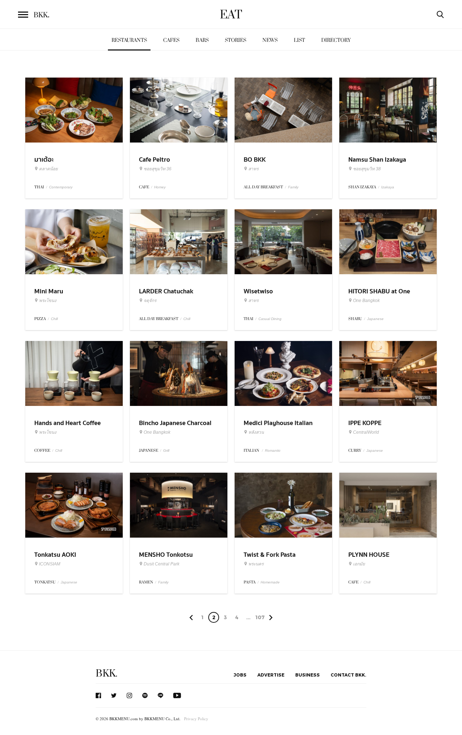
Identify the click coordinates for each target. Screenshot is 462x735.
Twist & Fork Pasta (270, 555)
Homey (160, 187)
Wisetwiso (258, 291)
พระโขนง (47, 300)
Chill (54, 319)
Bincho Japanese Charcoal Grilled (175, 427)
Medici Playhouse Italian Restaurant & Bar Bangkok (281, 427)
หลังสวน (256, 432)
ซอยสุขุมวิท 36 (157, 169)
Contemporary (61, 187)
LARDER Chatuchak (166, 291)
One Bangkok (366, 300)
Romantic (272, 450)
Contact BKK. (348, 674)
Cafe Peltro (154, 159)
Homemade (270, 582)
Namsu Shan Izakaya (377, 159)
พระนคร (255, 564)
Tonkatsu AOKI (55, 555)
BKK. (106, 673)
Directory (336, 40)
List (299, 40)
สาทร (253, 169)
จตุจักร (150, 300)
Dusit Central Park (161, 564)
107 (260, 617)
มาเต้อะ (44, 159)
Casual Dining (270, 319)
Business (307, 674)
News (270, 40)
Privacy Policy (196, 718)
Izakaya (387, 187)
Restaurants (129, 40)
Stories (235, 40)
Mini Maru (48, 291)
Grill (166, 450)
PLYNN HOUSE (368, 555)
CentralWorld (366, 432)
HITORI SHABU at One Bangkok (379, 296)
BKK (41, 15)
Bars (202, 40)
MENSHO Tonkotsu (166, 555)
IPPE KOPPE (365, 423)
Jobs (240, 674)
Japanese (375, 319)
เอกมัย (359, 564)
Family (293, 187)
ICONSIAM (49, 564)
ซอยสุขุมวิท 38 (367, 169)
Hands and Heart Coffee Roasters (67, 427)
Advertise (270, 674)
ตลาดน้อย (48, 169)
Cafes (171, 40)
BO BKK (255, 159)
